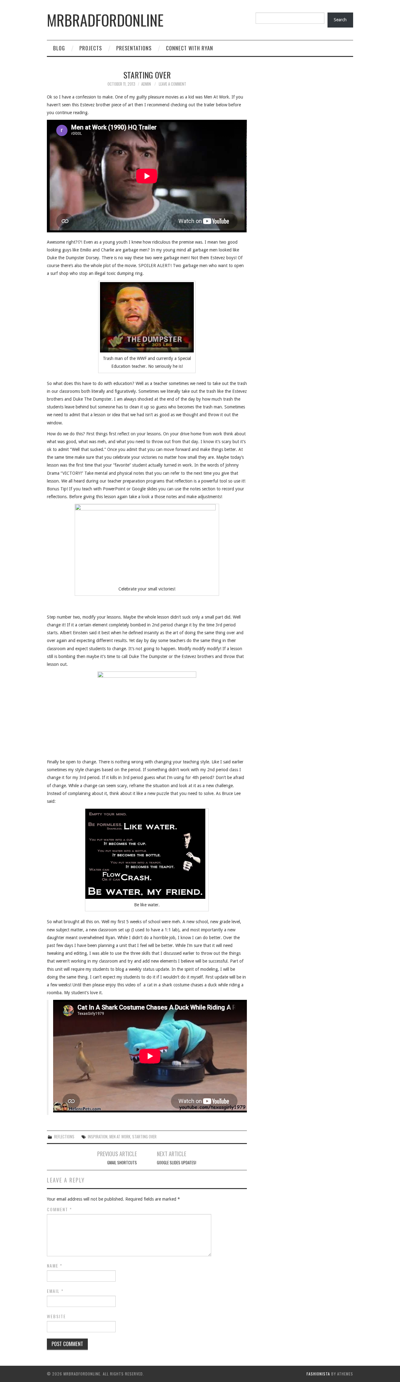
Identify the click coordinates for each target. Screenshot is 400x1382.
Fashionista (318, 1374)
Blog (59, 48)
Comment (59, 1209)
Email (55, 1291)
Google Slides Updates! (176, 1163)
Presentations (134, 48)
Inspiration (98, 1137)
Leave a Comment (172, 84)
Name (54, 1266)
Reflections (64, 1137)
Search (340, 19)
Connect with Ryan (189, 48)
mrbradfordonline (105, 20)
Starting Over (144, 1137)
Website (56, 1316)
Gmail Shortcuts (122, 1163)
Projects (90, 48)
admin (146, 84)
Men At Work (119, 1137)
